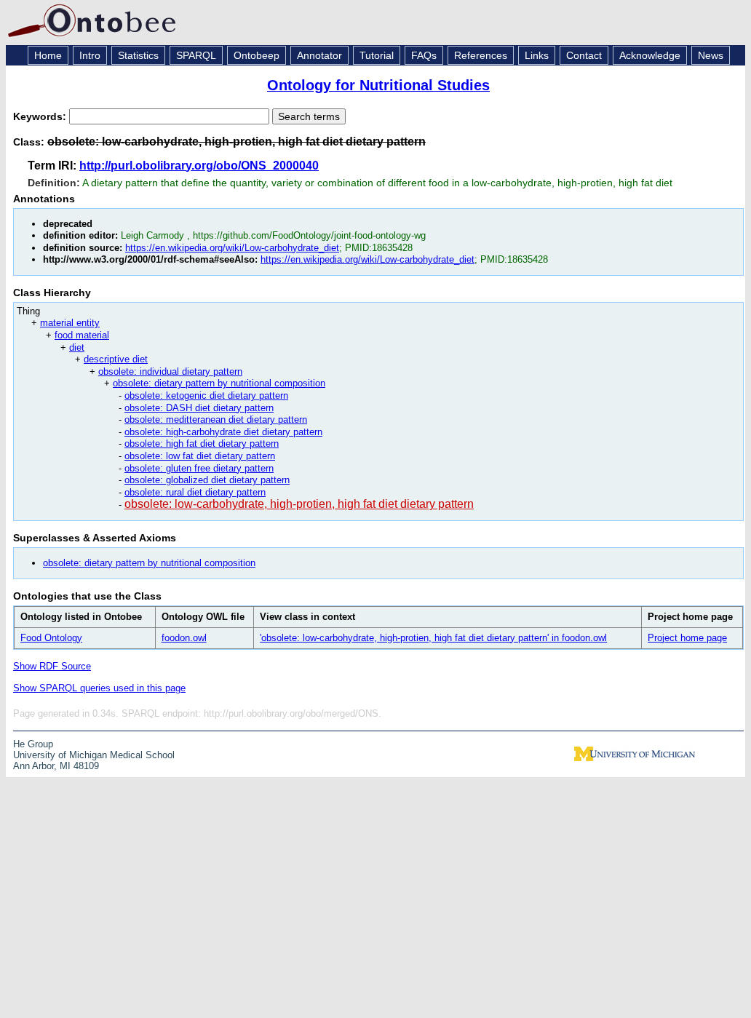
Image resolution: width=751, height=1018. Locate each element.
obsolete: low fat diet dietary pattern (199, 455)
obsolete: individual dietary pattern (170, 371)
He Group (33, 744)
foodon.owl (184, 637)
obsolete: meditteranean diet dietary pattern (215, 419)
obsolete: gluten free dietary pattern (199, 468)
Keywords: (41, 116)
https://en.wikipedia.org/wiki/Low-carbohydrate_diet (232, 247)
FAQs (424, 55)
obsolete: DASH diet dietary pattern (199, 407)
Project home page (687, 637)
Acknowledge (649, 55)
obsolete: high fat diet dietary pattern (201, 443)
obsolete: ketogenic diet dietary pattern (206, 395)
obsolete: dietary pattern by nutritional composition (219, 383)
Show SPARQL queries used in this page (99, 688)
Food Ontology (51, 637)
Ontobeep (256, 55)
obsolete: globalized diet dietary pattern (207, 479)
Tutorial (376, 55)
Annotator (319, 55)
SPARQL (196, 55)
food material (82, 335)
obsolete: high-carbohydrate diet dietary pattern (223, 431)
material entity (70, 322)
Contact (584, 55)
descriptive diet (116, 359)
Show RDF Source (52, 666)
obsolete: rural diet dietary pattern (195, 492)
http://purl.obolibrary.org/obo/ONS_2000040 (199, 165)
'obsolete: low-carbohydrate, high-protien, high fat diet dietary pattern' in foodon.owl (433, 637)
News (710, 55)
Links (537, 55)
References (480, 55)
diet (76, 347)
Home (48, 55)
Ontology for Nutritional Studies (378, 85)
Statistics (138, 55)
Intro (89, 55)
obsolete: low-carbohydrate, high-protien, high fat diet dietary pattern (299, 504)
